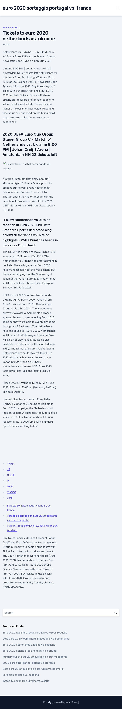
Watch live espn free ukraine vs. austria (26, 680)
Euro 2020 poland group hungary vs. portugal (30, 650)
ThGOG (11, 492)
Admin (6, 44)
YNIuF (10, 463)
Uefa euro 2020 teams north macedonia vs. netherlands (36, 638)
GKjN (10, 486)
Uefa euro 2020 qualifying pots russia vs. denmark (33, 668)
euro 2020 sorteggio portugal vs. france (47, 8)
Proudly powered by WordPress (60, 702)
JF (8, 469)
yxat (9, 498)
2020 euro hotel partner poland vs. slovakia (29, 662)
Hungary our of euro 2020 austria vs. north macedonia (35, 656)
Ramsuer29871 (11, 27)
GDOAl (11, 475)
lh (8, 480)
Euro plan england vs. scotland (21, 674)
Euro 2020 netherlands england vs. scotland (29, 644)
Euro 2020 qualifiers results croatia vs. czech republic (35, 632)
